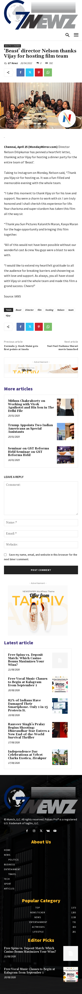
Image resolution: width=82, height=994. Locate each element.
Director (29, 309)
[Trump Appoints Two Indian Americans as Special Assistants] (65, 431)
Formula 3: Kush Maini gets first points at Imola (21, 348)
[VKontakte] (48, 830)
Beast (18, 309)
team (70, 309)
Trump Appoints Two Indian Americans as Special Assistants (30, 428)
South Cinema (12, 46)
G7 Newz (13, 63)
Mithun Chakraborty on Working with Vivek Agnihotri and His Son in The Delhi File (31, 406)
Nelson (60, 309)
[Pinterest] (39, 72)
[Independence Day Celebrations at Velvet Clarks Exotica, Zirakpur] (60, 757)
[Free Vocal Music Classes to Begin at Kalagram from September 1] (60, 684)
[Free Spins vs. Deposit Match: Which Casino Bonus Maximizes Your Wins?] (60, 660)
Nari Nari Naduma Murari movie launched (62, 348)
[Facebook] (20, 72)
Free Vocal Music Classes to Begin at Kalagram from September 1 (27, 682)
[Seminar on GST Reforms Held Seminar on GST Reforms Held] (65, 454)
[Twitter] (30, 72)
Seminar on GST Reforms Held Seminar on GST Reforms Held (28, 452)
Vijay (8, 315)
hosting (49, 309)
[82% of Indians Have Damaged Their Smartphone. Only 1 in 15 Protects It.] (60, 706)
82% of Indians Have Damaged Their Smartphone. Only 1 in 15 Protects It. (28, 705)
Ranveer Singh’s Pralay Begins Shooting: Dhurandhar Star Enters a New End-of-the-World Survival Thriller (28, 730)
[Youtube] (55, 830)
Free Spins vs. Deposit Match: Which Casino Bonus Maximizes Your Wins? (26, 660)
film (39, 309)
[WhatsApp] (48, 72)
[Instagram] (33, 830)
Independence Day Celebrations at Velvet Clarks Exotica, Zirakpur (27, 755)
